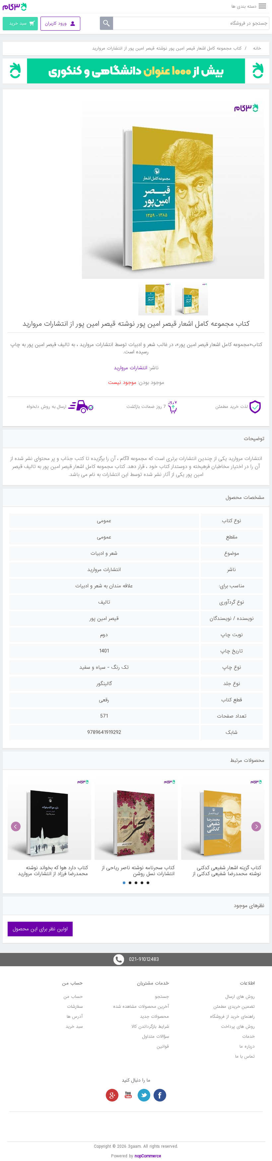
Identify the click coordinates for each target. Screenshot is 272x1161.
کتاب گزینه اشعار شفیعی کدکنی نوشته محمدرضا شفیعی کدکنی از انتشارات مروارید (227, 871)
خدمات (248, 1036)
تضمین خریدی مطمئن (234, 1006)
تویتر (144, 1095)
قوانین (163, 1046)
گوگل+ (112, 1095)
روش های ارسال (240, 996)
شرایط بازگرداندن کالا (150, 1026)
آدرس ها (75, 1016)
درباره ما (247, 1046)
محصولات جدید (154, 1016)
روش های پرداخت (238, 1026)
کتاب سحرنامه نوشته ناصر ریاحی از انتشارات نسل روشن (138, 871)
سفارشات (75, 1006)
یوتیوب (128, 1095)
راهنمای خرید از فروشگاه (232, 1016)
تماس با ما (245, 1056)
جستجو (162, 996)
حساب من (73, 996)
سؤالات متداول (155, 1036)
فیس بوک (160, 1095)
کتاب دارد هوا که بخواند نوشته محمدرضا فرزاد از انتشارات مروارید (53, 871)
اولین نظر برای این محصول (40, 929)
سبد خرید (74, 1026)
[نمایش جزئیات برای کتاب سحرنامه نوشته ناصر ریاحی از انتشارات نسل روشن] (136, 818)
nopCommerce (148, 1156)
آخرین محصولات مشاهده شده (141, 1006)
